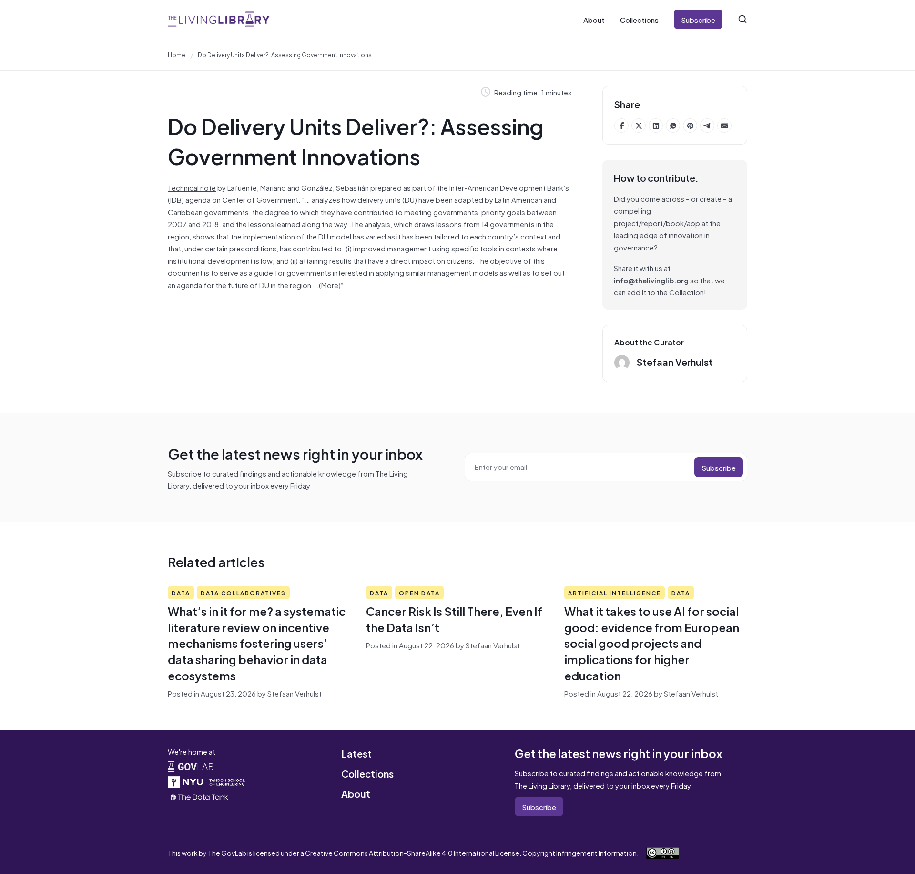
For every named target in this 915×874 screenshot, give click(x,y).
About (594, 19)
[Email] (724, 125)
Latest (356, 753)
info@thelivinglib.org (651, 280)
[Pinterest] (690, 125)
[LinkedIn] (656, 125)
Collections (639, 19)
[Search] (742, 19)
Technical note (192, 187)
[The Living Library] (219, 19)
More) (331, 285)
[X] (638, 125)
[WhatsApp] (673, 125)
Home (176, 54)
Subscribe (698, 19)
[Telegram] (707, 125)
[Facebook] (621, 125)
